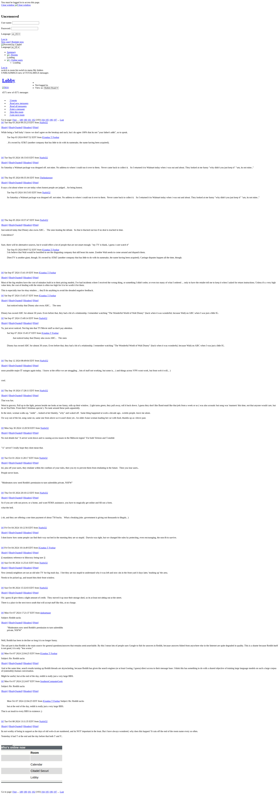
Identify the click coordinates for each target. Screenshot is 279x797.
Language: (6, 34)
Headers (27, 127)
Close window (8, 5)
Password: (6, 28)
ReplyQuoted (16, 127)
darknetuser (45, 613)
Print (36, 127)
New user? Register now (12, 42)
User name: (6, 22)
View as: (39, 88)
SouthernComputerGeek (51, 681)
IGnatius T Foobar (50, 137)
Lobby (8, 80)
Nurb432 (44, 122)
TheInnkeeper (46, 177)
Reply (4, 127)
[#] (2, 122)
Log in (4, 39)
